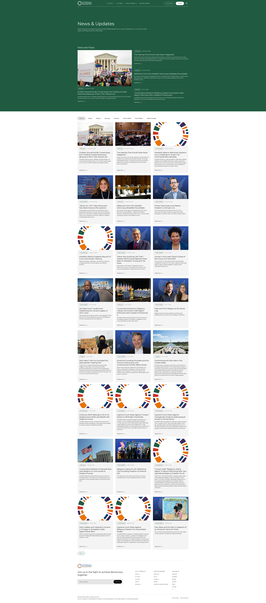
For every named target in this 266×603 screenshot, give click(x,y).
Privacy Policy (175, 598)
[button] (110, 3)
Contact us (156, 579)
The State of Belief (144, 3)
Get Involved (169, 3)
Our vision (137, 576)
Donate (180, 3)
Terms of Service (184, 598)
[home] (84, 3)
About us (137, 574)
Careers (137, 581)
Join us (155, 576)
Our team (137, 579)
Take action (156, 574)
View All (81, 118)
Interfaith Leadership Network (161, 584)
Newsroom (138, 584)
